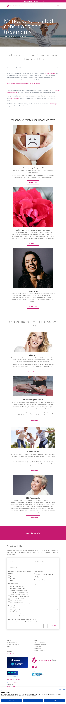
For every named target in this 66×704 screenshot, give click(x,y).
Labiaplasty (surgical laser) (17, 588)
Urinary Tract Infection (16, 614)
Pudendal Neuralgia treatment (18, 590)
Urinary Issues (33, 451)
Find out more (33, 372)
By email (12, 576)
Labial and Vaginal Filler (16, 602)
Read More (33, 243)
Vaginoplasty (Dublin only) (17, 586)
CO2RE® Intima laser (50, 73)
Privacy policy (62, 689)
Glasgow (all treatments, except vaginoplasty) (43, 575)
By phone (12, 578)
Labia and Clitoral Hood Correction (19, 594)
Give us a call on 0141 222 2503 (30, 1)
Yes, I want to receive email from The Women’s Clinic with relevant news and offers (32, 622)
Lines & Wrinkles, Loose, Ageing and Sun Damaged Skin (20, 605)
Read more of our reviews (13, 679)
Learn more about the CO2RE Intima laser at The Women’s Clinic (24, 83)
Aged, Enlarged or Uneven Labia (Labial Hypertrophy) (33, 230)
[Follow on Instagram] (36, 667)
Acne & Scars (13, 608)
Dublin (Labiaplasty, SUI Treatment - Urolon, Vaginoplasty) (44, 579)
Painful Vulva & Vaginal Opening (19, 592)
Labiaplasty (33, 355)
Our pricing (53, 103)
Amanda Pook (15, 98)
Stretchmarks (13, 612)
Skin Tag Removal (15, 610)
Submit (53, 626)
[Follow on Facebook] (33, 667)
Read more (33, 182)
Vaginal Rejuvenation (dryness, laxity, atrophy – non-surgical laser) (19, 597)
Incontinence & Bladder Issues (18, 616)
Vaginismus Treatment (16, 600)
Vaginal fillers (33, 291)
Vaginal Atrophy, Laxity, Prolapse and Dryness (33, 168)
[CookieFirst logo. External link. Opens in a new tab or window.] (1, 690)
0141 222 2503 (10, 653)
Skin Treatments (33, 498)
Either (11, 580)
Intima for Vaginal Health (33, 399)
